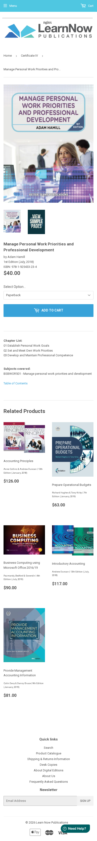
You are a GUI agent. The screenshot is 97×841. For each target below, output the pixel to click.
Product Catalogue (48, 753)
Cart (90, 6)
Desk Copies (48, 764)
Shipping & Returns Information (48, 759)
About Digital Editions (48, 770)
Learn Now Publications (52, 822)
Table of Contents (16, 383)
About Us (48, 776)
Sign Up (85, 801)
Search (48, 747)
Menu (13, 6)
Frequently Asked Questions (48, 781)
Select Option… (15, 287)
